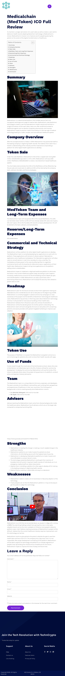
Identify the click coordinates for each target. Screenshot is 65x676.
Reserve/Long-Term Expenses (17, 53)
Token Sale (12, 49)
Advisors (11, 65)
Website (9, 596)
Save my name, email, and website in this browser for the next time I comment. (33, 603)
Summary (12, 45)
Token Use (12, 59)
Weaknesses (13, 69)
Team (11, 63)
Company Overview (14, 47)
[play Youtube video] (32, 506)
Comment (10, 559)
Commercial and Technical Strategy (19, 55)
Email (9, 589)
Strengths (12, 67)
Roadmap (12, 57)
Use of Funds (13, 61)
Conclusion (13, 71)
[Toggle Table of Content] (32, 42)
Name (9, 582)
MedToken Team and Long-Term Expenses (21, 51)
